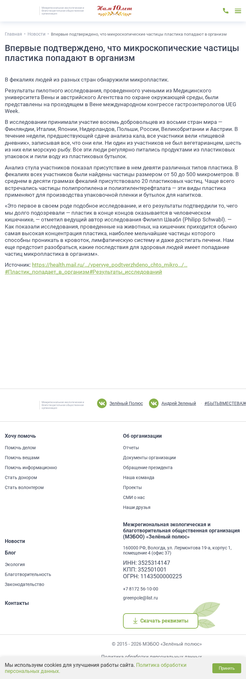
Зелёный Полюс (126, 403)
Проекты (132, 487)
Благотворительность (28, 574)
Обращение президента (148, 467)
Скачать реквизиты (164, 621)
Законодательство (24, 584)
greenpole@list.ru (140, 597)
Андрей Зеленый (178, 403)
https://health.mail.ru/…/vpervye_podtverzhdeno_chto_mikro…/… (109, 265)
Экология (15, 564)
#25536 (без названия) (114, 10)
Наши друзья (137, 507)
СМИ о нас (134, 497)
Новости (15, 541)
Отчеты (131, 447)
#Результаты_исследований (125, 272)
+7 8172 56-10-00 (140, 588)
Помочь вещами (22, 457)
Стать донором (21, 477)
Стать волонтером (24, 487)
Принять (227, 668)
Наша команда (138, 477)
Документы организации (149, 457)
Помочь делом (20, 447)
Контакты (17, 603)
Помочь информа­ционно (31, 467)
